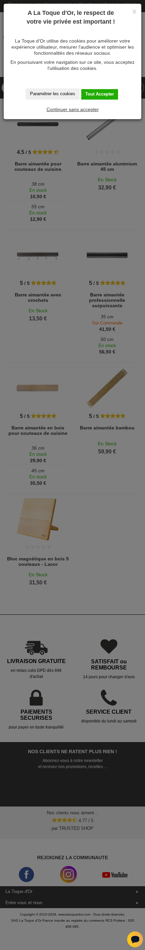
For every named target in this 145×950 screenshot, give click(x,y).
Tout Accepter (99, 94)
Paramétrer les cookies (52, 93)
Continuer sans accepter (73, 109)
